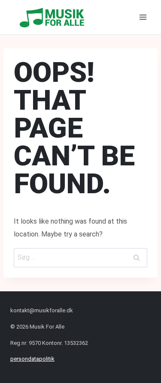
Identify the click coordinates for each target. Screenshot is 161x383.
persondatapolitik (32, 359)
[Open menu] (143, 17)
